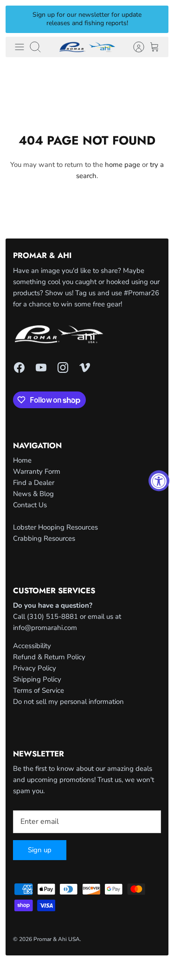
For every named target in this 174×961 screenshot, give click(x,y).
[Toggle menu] (19, 47)
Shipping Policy (37, 679)
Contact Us (30, 505)
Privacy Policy (34, 668)
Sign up (40, 850)
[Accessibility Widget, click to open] (158, 480)
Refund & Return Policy (49, 657)
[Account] (134, 47)
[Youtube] (41, 368)
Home (22, 460)
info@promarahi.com (45, 627)
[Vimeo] (85, 368)
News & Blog (33, 493)
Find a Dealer (33, 482)
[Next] (156, 19)
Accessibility (32, 645)
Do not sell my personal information (68, 701)
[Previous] (18, 19)
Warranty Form (36, 471)
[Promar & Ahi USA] (87, 47)
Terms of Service (38, 690)
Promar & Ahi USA (56, 939)
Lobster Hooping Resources (55, 527)
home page (122, 164)
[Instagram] (63, 368)
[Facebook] (19, 368)
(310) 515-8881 (52, 616)
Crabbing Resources (44, 538)
